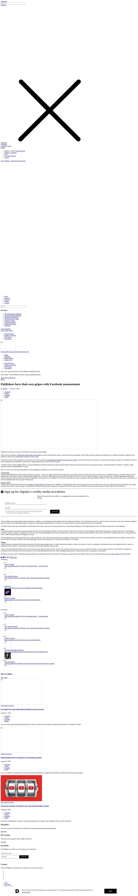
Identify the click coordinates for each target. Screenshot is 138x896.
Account (3, 842)
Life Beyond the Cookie (12, 319)
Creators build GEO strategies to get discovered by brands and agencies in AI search (29, 663)
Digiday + (8, 161)
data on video (115, 554)
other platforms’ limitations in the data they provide (62, 460)
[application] (69, 891)
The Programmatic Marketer (13, 315)
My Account (4, 330)
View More (4, 677)
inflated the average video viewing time (29, 455)
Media (6, 355)
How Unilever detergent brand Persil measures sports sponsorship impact (26, 652)
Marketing (8, 356)
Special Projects (9, 334)
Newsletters (8, 339)
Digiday (5, 389)
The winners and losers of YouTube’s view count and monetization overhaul (27, 578)
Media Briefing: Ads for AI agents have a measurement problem (21, 757)
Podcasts (13, 161)
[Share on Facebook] (4, 557)
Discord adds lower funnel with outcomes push (15, 352)
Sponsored (8, 586)
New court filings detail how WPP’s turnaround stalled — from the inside (26, 566)
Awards (23, 161)
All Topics (8, 326)
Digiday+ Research (10, 335)
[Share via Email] (8, 557)
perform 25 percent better (35, 484)
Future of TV (8, 360)
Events (19, 161)
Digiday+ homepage (11, 152)
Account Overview (10, 156)
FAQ (6, 154)
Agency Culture (9, 564)
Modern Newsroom (10, 324)
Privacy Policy (9, 886)
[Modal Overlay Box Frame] (69, 504)
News (2, 161)
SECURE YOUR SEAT (8, 378)
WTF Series (8, 337)
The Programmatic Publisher (13, 314)
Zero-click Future (10, 662)
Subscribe (4, 146)
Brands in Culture (10, 320)
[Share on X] (6, 557)
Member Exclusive (6, 754)
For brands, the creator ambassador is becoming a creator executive (22, 709)
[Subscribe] (4, 144)
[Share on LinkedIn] (1, 557)
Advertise (7, 884)
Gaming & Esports (10, 322)
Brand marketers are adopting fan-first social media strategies (22, 600)
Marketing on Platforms (11, 317)
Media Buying (9, 358)
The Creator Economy (11, 576)
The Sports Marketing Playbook (14, 650)
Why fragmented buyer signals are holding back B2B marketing (23, 588)
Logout (7, 158)
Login (9, 146)
